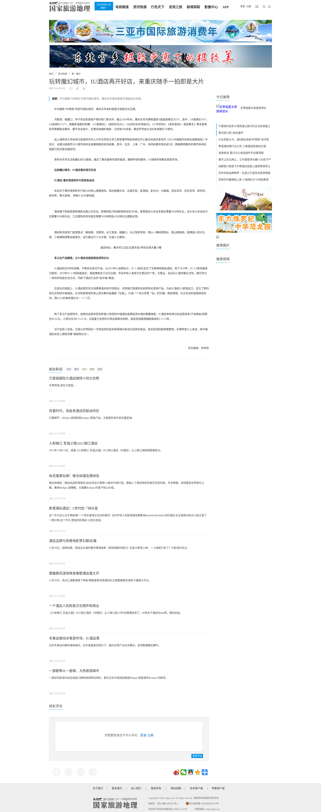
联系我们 (117, 788)
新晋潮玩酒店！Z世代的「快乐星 (73, 508)
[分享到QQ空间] (198, 772)
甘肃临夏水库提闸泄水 (253, 108)
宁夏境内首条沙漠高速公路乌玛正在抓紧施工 (244, 126)
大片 (84, 369)
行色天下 (157, 7)
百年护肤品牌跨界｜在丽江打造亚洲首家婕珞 (244, 173)
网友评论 (55, 706)
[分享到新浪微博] (176, 772)
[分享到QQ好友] (191, 772)
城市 (100, 369)
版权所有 (156, 788)
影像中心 (211, 7)
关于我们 (98, 788)
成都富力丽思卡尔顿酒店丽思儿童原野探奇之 (244, 166)
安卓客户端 (196, 788)
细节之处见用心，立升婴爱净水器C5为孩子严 (244, 159)
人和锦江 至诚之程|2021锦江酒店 (73, 443)
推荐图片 (223, 245)
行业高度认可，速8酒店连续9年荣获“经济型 (243, 139)
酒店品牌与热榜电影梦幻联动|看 (73, 541)
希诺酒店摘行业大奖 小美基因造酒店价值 (242, 146)
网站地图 (176, 788)
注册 (249, 6)
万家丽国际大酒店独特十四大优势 (74, 378)
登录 (242, 6)
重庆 (76, 369)
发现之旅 (175, 7)
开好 (69, 369)
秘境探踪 (193, 7)
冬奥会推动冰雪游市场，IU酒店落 (74, 638)
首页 (51, 74)
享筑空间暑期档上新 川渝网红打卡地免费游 (243, 179)
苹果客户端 (218, 788)
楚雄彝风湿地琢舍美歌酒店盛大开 (74, 573)
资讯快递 (140, 7)
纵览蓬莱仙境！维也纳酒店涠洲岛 (74, 476)
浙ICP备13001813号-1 (167, 803)
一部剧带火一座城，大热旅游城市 (74, 671)
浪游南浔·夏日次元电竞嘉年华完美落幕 (241, 153)
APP (225, 7)
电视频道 (122, 7)
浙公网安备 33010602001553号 (204, 803)
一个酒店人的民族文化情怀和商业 (74, 606)
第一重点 (76, 74)
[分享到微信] (184, 772)
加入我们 (136, 788)
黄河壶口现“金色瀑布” (231, 132)
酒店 (92, 369)
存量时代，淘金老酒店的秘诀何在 (74, 411)
